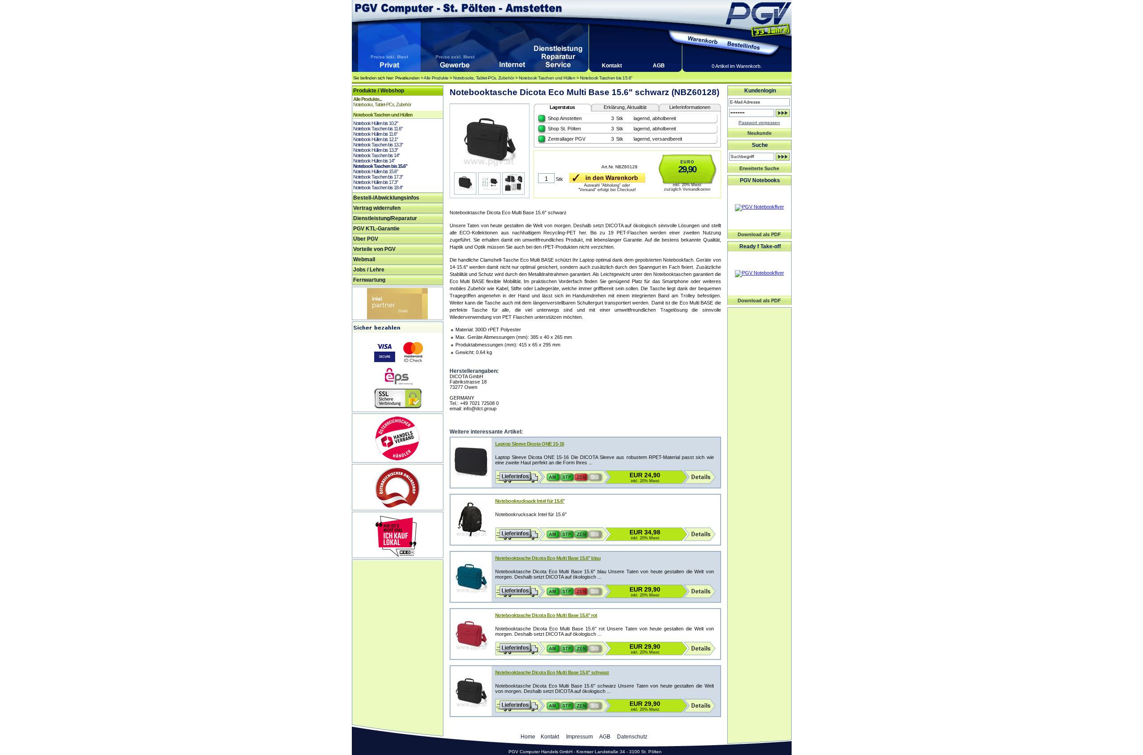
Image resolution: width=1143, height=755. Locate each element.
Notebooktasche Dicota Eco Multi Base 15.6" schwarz (552, 672)
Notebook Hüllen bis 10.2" (375, 123)
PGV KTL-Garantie (376, 228)
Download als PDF (759, 234)
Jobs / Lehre (368, 270)
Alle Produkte (436, 77)
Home (528, 737)
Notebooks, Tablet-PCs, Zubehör (483, 77)
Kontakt (612, 66)
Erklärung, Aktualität (625, 107)
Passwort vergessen (759, 122)
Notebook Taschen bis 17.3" (378, 176)
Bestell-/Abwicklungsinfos (386, 198)
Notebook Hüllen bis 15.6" (375, 171)
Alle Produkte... (367, 99)
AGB (659, 66)
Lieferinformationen (689, 107)
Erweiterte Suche (759, 168)
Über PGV (365, 239)
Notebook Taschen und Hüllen (547, 77)
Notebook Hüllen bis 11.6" (375, 134)
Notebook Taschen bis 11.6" (377, 128)
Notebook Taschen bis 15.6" (606, 77)
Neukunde (759, 133)
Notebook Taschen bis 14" (376, 155)
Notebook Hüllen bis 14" (374, 160)
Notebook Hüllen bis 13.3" (375, 150)
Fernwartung (369, 280)
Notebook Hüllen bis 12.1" (375, 139)
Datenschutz (632, 737)
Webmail (364, 259)
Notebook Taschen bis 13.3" (378, 144)
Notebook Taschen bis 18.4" (378, 187)
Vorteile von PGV (374, 249)
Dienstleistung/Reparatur (385, 218)
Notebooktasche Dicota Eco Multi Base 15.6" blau (548, 558)
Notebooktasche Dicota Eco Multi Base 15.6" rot (546, 615)
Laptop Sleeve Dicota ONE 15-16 (529, 443)
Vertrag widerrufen (376, 208)
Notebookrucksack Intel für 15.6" (530, 501)
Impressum (579, 737)
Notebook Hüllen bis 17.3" (375, 182)
